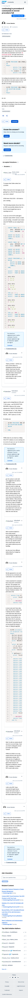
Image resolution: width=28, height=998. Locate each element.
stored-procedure (6, 111)
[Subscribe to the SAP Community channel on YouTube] (15, 977)
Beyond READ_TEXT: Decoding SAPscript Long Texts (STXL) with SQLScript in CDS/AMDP (13, 912)
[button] (3, 30)
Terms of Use (21, 982)
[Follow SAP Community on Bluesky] (12, 977)
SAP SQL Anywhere (6, 36)
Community (11, 2)
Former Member (11, 23)
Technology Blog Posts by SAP (11, 900)
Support (21, 990)
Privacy (7, 982)
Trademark (7, 990)
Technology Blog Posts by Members (12, 915)
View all (4, 969)
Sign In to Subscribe (18, 15)
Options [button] (25, 16)
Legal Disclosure (21, 986)
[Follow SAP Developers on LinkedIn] (18, 977)
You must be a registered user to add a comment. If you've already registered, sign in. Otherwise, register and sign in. (13, 338)
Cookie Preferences (7, 994)
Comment (14, 121)
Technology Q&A (6, 5)
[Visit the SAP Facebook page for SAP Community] (10, 977)
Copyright (7, 986)
